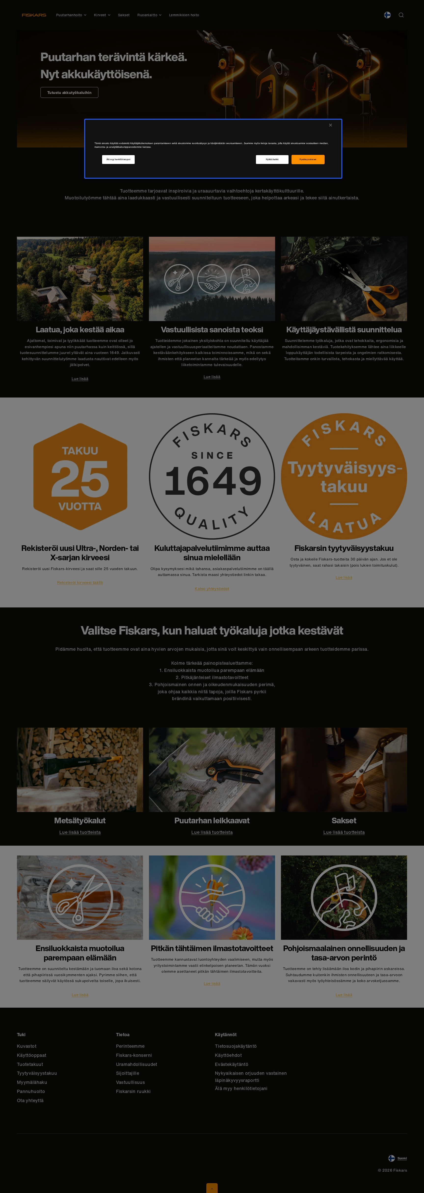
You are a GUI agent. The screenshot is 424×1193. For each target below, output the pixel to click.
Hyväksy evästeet (308, 159)
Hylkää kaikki (272, 159)
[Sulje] (330, 125)
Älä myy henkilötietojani (118, 159)
